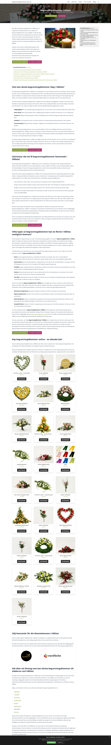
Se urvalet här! (62, 16)
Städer (80, 2)
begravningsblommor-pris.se (39, 314)
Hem (68, 2)
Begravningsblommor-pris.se (21, 2)
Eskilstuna (17, 691)
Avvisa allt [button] (60, 742)
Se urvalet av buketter (34, 62)
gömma (28, 67)
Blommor (74, 2)
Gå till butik (21, 379)
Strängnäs (17, 697)
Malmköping (17, 706)
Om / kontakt (87, 2)
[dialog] (55, 740)
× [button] (109, 736)
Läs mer (67, 740)
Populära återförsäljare (51, 16)
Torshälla (16, 694)
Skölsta (16, 703)
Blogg (94, 2)
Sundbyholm (17, 700)
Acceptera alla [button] (51, 742)
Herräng (16, 712)
